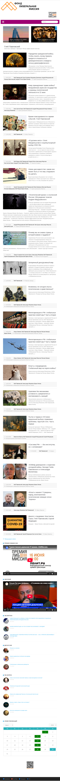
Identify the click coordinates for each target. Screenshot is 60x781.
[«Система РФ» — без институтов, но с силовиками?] (14, 451)
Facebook (7, 779)
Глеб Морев (17, 161)
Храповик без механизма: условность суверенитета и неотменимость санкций (39, 393)
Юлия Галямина (37, 187)
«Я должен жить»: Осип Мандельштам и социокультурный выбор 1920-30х (41, 142)
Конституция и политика (20, 438)
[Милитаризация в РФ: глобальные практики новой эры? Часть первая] (14, 346)
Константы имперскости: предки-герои (18, 710)
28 (37, 749)
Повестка (45, 79)
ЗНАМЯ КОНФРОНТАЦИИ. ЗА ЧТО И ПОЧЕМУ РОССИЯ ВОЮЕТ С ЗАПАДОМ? (27, 626)
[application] (30, 560)
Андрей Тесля (19, 79)
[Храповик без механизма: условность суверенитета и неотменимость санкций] (14, 398)
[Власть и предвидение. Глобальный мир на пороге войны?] (14, 372)
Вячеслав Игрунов (46, 187)
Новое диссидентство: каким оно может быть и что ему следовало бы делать (41, 171)
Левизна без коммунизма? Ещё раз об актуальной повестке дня (24, 694)
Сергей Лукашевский (19, 187)
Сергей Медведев (48, 436)
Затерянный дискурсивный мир (40, 263)
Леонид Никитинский (9, 79)
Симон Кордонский (20, 256)
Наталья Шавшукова (9, 188)
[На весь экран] (55, 573)
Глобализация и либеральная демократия (15, 306)
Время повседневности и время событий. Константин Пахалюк (46, 40)
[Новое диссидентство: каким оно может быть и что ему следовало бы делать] (14, 176)
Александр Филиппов (9, 110)
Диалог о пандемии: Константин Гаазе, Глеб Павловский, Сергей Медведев (41, 518)
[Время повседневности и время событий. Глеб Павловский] (14, 123)
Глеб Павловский (18, 77)
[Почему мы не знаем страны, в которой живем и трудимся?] (14, 238)
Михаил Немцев (45, 331)
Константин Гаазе (18, 108)
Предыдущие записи (10, 539)
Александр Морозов (41, 161)
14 (37, 740)
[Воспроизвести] (5, 573)
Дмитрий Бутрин (8, 226)
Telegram (23, 779)
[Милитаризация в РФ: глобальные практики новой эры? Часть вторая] (14, 319)
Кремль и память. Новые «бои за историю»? (19, 702)
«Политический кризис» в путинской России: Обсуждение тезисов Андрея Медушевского (42, 197)
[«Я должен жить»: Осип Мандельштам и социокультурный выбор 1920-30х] (14, 147)
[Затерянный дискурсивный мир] (14, 268)
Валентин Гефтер (18, 436)
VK (29, 779)
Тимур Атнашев (18, 254)
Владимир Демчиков (36, 77)
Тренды (31, 280)
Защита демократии (37, 79)
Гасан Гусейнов (26, 77)
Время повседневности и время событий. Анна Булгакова (18, 40)
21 (37, 745)
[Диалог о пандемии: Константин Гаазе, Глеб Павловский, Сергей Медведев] (14, 523)
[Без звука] (52, 573)
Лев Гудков (37, 224)
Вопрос (52, 451)
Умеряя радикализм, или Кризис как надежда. (20, 656)
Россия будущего (44, 256)
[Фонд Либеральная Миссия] (20, 6)
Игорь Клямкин (48, 108)
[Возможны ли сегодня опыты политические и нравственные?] (14, 293)
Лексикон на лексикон (15, 648)
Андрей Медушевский (47, 77)
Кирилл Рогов (32, 161)
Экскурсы (38, 163)
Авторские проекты (10, 438)
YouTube (15, 779)
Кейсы (26, 134)
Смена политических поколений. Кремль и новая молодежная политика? (26, 677)
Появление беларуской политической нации (20, 686)
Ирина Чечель (26, 79)
